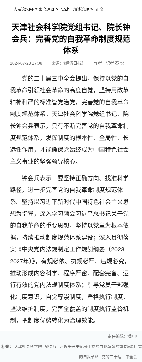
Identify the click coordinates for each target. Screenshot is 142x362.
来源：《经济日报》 (69, 63)
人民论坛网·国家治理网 (33, 9)
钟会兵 (51, 347)
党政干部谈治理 (75, 9)
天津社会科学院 (28, 347)
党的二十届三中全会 (119, 357)
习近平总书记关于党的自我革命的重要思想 (97, 347)
